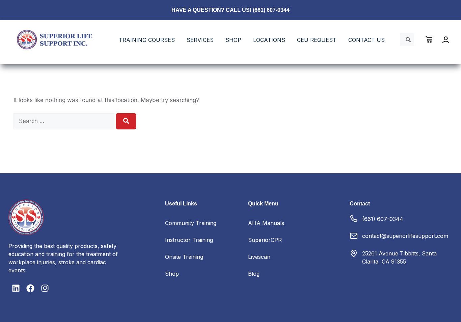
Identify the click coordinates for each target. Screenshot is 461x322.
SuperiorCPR (265, 240)
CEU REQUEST (316, 39)
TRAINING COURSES (147, 39)
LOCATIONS (269, 39)
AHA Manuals (266, 223)
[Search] (126, 121)
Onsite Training (184, 256)
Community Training (190, 223)
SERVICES (200, 39)
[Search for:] (64, 121)
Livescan (259, 256)
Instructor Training (189, 240)
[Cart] (429, 39)
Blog (254, 273)
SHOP (233, 39)
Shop (172, 273)
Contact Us (366, 39)
